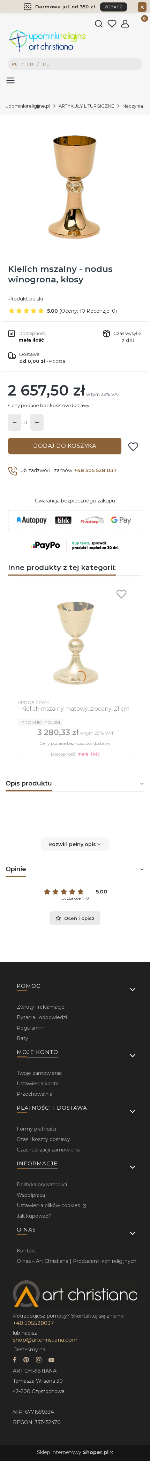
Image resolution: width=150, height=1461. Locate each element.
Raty (22, 1038)
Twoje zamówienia (39, 1073)
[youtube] (51, 1360)
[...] (75, 184)
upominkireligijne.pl (28, 106)
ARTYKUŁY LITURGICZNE (86, 106)
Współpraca (31, 1195)
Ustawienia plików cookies (49, 1205)
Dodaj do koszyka (64, 446)
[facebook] (14, 1360)
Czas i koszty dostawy (43, 1139)
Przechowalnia (34, 1094)
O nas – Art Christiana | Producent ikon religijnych (76, 1261)
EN (30, 64)
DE (46, 64)
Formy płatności (36, 1129)
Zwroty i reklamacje (41, 1007)
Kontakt (26, 1251)
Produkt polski (25, 299)
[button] (75, 844)
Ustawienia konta (38, 1083)
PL (14, 64)
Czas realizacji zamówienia (49, 1150)
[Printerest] (26, 1360)
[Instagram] (39, 1360)
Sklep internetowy (72, 1452)
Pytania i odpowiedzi (42, 1017)
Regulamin (30, 1028)
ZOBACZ (113, 7)
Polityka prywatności (42, 1184)
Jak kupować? (34, 1216)
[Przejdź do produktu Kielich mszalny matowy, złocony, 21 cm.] (75, 640)
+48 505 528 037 (95, 470)
